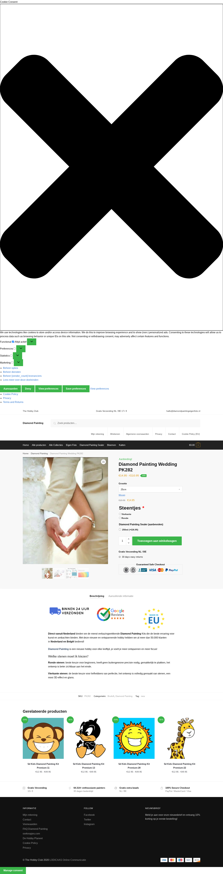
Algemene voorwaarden (137, 434)
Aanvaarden (10, 388)
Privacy (7, 398)
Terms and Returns (13, 402)
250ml (130, 529)
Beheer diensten (12, 372)
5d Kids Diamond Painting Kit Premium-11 (43, 766)
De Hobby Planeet (33, 838)
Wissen (122, 495)
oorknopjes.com (31, 833)
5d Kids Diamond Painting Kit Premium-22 (179, 766)
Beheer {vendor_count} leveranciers (22, 376)
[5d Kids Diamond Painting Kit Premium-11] (43, 738)
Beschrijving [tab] (97, 596)
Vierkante (126, 514)
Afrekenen (115, 434)
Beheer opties (10, 368)
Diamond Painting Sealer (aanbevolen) (141, 524)
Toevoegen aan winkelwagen (157, 540)
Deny (28, 388)
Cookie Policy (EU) (191, 434)
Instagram (89, 824)
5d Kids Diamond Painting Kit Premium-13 (88, 766)
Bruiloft (111, 696)
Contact (172, 434)
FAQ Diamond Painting (35, 829)
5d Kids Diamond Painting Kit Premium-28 (134, 766)
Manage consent (13, 870)
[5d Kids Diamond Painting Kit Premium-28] (134, 738)
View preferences (48, 388)
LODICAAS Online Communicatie (68, 860)
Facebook (89, 815)
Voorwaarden (30, 824)
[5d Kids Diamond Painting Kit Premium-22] (179, 738)
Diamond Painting (33, 423)
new (143, 696)
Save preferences (76, 388)
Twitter (87, 819)
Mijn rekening (97, 434)
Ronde (125, 518)
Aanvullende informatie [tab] (120, 596)
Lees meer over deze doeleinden (20, 380)
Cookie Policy (10, 394)
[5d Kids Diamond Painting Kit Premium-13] (88, 738)
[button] (111, 167)
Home (26, 453)
